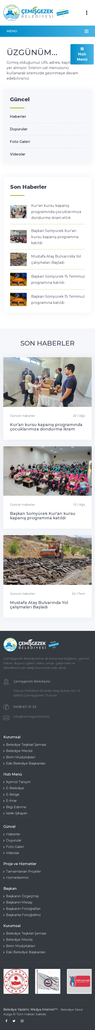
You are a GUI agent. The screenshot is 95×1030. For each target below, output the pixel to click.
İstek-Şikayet (16, 813)
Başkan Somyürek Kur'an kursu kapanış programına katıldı (54, 237)
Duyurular (19, 129)
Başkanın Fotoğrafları (23, 909)
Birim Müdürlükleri (20, 757)
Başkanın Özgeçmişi (22, 896)
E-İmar (11, 800)
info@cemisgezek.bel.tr (31, 716)
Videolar (17, 154)
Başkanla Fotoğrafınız (23, 915)
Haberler (18, 116)
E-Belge (12, 794)
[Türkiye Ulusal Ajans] (79, 981)
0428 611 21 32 (24, 707)
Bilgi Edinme (16, 807)
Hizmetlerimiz (17, 877)
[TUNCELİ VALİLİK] (16, 981)
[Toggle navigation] (87, 12)
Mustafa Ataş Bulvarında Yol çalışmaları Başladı (39, 604)
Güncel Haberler (22, 416)
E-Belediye (15, 788)
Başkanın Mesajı (19, 902)
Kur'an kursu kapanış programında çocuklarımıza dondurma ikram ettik (56, 212)
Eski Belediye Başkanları (25, 763)
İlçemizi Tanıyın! (18, 782)
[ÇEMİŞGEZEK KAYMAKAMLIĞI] (47, 981)
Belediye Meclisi (19, 751)
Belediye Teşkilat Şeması (26, 744)
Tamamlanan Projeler (23, 871)
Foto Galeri (20, 142)
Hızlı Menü (82, 57)
